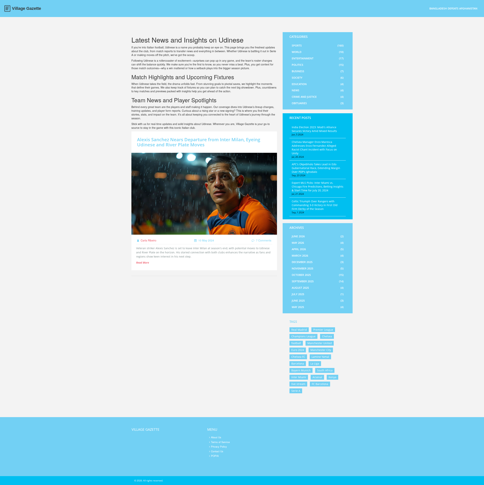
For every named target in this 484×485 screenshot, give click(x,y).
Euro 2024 (297, 350)
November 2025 (318, 268)
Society (318, 77)
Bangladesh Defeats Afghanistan (453, 8)
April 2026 (318, 249)
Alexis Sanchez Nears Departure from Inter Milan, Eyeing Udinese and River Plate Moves (198, 141)
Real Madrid (299, 329)
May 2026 (318, 242)
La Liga (314, 363)
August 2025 (318, 287)
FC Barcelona (320, 384)
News (318, 90)
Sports (318, 45)
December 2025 (318, 262)
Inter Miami (298, 377)
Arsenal (317, 377)
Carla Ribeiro (148, 240)
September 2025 (318, 281)
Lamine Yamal (320, 357)
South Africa (325, 370)
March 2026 (318, 255)
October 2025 (318, 275)
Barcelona (297, 363)
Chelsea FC (298, 357)
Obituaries (318, 103)
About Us (216, 437)
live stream (298, 384)
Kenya (332, 377)
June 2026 (318, 236)
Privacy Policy (219, 446)
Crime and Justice (318, 97)
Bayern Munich (301, 370)
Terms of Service (220, 442)
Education (318, 84)
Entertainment (318, 58)
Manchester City (320, 350)
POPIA (215, 456)
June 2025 (318, 300)
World (318, 52)
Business (318, 71)
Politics (318, 65)
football (296, 343)
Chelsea (327, 336)
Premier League (323, 329)
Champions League (303, 336)
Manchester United (319, 343)
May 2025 (318, 307)
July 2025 (318, 294)
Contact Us (217, 451)
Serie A (295, 391)
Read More (142, 262)
